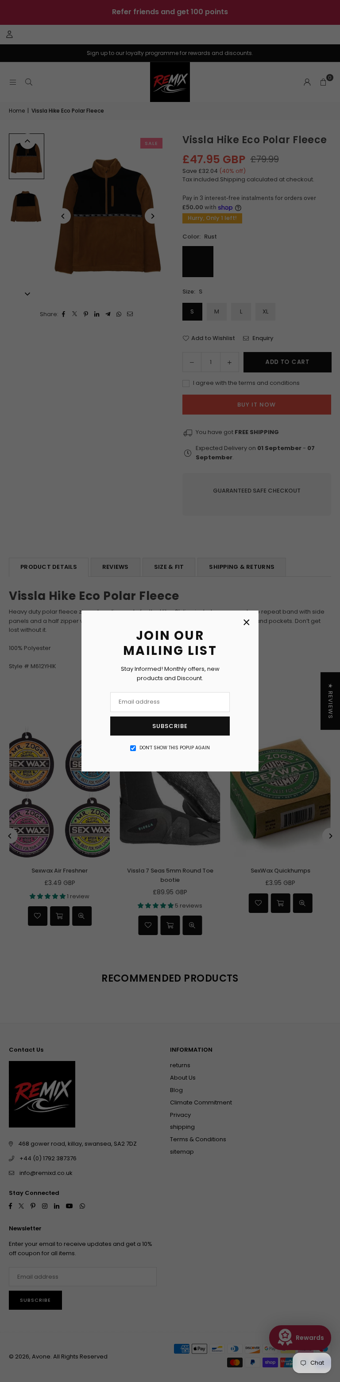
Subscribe (170, 726)
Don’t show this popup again (174, 747)
